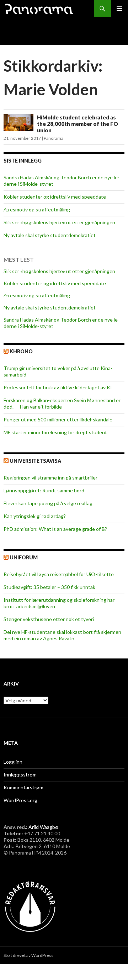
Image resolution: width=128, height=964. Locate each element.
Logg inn (13, 762)
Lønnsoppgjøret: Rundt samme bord (44, 490)
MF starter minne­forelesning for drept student (55, 432)
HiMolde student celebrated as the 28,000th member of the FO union (77, 123)
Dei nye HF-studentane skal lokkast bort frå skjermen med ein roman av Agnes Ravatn (62, 635)
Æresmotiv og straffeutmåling (37, 209)
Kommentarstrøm (23, 787)
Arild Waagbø (43, 827)
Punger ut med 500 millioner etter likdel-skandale (58, 419)
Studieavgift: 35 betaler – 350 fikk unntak (49, 587)
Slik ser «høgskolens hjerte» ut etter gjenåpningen (59, 222)
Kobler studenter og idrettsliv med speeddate (55, 197)
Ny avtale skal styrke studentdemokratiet (50, 235)
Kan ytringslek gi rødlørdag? (35, 516)
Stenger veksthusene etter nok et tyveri (49, 619)
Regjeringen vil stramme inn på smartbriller (50, 478)
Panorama (53, 138)
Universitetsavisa (35, 461)
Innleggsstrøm (20, 774)
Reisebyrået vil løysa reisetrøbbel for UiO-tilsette (59, 574)
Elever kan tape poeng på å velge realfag (48, 503)
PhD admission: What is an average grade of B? (55, 529)
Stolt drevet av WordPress (28, 955)
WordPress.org (20, 800)
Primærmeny (119, 8)
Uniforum (24, 557)
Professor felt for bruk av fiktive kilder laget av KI (58, 387)
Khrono (21, 351)
